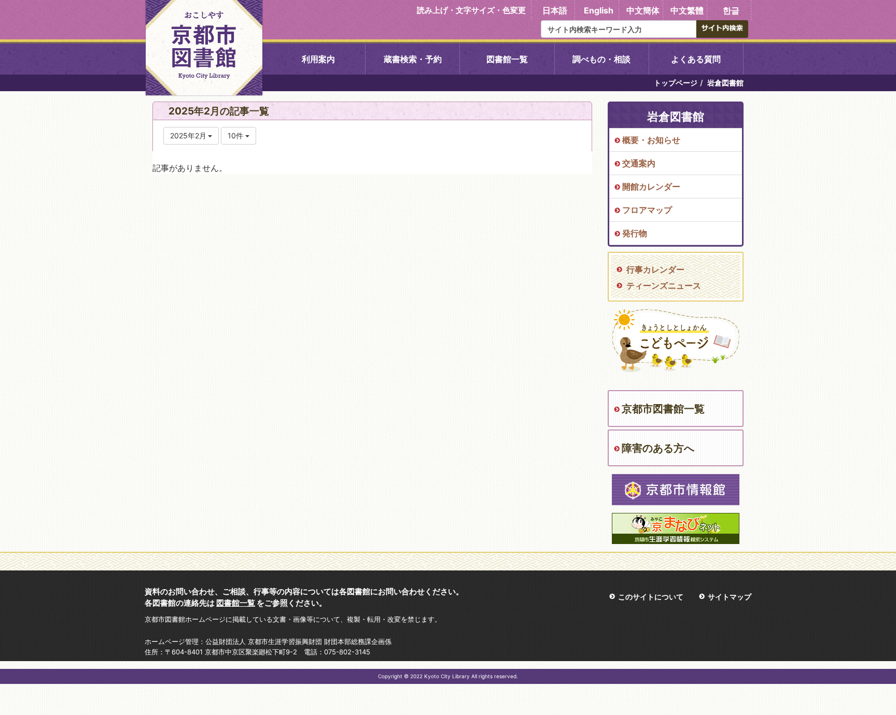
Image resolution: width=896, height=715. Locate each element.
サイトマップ (729, 596)
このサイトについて (650, 596)
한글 (731, 10)
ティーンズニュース (663, 285)
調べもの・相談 (601, 59)
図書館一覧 (507, 59)
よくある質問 (696, 59)
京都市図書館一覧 (663, 409)
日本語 (554, 10)
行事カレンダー (655, 269)
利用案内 (318, 59)
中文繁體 (687, 10)
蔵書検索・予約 (413, 59)
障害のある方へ (658, 448)
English (598, 10)
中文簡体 (643, 10)
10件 (236, 135)
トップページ (675, 82)
